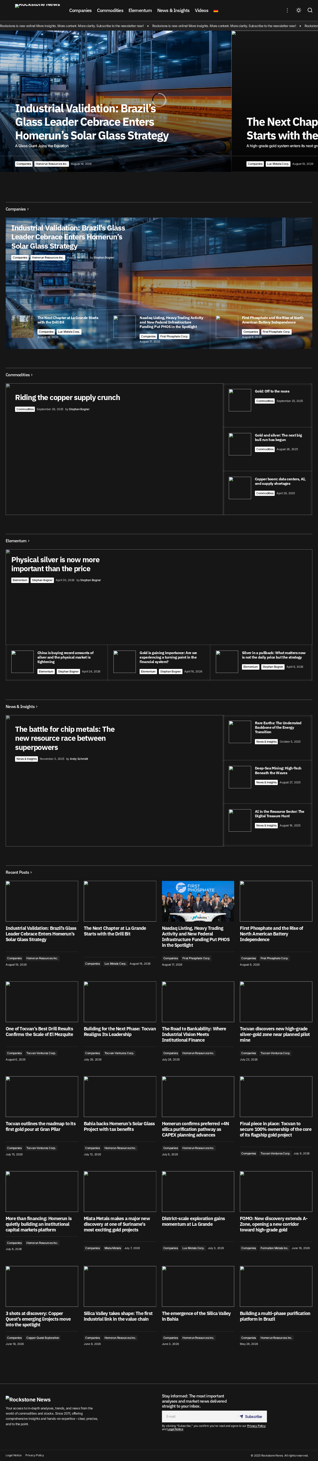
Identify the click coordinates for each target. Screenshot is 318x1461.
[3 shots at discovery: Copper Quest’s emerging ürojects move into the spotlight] (42, 1286)
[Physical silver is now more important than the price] (159, 615)
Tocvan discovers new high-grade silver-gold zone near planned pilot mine (275, 1034)
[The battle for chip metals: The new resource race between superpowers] (159, 780)
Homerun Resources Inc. (52, 164)
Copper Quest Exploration (42, 1338)
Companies (23, 164)
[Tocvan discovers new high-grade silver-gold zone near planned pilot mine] (276, 1001)
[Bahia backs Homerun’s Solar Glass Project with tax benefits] (120, 1096)
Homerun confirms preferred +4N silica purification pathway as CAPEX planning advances (195, 1129)
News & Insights (26, 759)
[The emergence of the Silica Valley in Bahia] (198, 1286)
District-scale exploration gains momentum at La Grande (193, 1221)
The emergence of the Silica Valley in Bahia (196, 1316)
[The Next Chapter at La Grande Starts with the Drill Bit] (120, 901)
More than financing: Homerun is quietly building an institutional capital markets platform (39, 1224)
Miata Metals (113, 1248)
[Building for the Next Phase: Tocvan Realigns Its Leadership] (120, 1001)
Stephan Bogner (42, 580)
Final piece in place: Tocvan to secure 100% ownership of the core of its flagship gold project (275, 1129)
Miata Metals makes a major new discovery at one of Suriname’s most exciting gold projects (117, 1224)
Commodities (24, 409)
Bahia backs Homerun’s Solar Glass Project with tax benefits (119, 1126)
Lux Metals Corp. (278, 164)
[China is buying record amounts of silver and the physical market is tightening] (57, 663)
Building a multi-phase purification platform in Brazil (275, 1316)
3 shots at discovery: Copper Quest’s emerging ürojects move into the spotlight (38, 1319)
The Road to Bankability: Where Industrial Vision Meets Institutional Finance (194, 1034)
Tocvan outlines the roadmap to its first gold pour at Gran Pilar (41, 1126)
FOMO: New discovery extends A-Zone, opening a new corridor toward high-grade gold (273, 1224)
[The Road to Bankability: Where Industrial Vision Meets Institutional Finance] (198, 1001)
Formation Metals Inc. (274, 1248)
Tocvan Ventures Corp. (41, 1053)
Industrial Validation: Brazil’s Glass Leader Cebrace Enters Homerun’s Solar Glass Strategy (41, 933)
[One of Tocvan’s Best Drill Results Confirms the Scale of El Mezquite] (42, 1001)
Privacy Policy (256, 1426)
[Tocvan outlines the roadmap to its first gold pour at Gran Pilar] (42, 1096)
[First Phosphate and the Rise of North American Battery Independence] (276, 901)
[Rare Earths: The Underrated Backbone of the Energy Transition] (267, 737)
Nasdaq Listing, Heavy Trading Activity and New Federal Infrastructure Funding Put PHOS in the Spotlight (195, 936)
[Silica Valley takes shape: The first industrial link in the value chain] (120, 1286)
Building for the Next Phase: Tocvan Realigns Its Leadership (120, 1031)
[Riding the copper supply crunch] (159, 449)
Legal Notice (175, 1429)
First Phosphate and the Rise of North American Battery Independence (271, 933)
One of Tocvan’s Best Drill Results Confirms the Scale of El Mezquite (39, 1031)
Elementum (20, 580)
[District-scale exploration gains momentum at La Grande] (198, 1191)
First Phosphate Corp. (174, 336)
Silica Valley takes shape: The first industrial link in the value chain (118, 1316)
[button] (287, 10)
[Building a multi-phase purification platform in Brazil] (276, 1286)
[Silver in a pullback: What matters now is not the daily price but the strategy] (261, 663)
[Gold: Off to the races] (267, 405)
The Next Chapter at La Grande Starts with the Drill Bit (115, 931)
